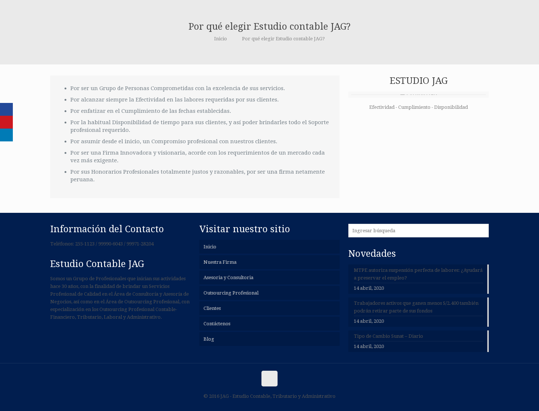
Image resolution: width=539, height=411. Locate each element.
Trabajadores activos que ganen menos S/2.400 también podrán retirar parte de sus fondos (416, 307)
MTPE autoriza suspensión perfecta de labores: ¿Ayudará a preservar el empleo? (418, 274)
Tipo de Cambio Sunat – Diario (388, 336)
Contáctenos (216, 323)
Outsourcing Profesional (230, 293)
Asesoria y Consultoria (228, 277)
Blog (208, 339)
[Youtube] (6, 122)
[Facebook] (6, 109)
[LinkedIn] (6, 135)
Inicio (220, 38)
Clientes (212, 308)
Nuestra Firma (219, 262)
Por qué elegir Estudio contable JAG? (283, 38)
